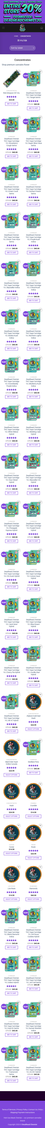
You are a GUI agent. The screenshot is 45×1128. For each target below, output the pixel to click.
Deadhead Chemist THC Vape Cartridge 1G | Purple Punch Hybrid (33, 527)
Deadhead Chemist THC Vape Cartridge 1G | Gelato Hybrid (11, 980)
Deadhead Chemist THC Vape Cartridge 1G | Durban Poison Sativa (33, 190)
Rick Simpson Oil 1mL (11, 93)
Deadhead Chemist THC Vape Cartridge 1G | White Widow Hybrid (11, 430)
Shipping (13, 1112)
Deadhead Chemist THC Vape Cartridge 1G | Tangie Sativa (33, 95)
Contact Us (33, 1110)
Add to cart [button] (11, 104)
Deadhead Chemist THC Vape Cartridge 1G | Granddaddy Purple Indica (11, 382)
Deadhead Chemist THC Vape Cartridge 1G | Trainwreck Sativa (11, 1071)
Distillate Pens (33, 762)
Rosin (33, 847)
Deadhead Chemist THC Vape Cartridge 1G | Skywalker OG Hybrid (33, 478)
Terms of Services (9, 1110)
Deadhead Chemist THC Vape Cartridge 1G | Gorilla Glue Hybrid (33, 671)
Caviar (11, 847)
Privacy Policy (22, 1110)
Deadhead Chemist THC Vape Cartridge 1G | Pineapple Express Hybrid (11, 527)
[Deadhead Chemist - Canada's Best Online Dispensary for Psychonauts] (22, 27)
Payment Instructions (26, 1112)
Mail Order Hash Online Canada (11, 763)
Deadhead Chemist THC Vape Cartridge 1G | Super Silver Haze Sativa (33, 142)
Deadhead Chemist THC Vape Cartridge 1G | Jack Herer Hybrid (11, 623)
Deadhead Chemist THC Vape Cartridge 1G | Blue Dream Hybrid (33, 623)
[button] (3, 28)
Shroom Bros (23, 1104)
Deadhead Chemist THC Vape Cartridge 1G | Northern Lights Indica (33, 334)
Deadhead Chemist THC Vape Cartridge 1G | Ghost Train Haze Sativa (11, 238)
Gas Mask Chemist (14, 1118)
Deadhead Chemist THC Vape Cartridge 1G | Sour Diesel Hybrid (11, 478)
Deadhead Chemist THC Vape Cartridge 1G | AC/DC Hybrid (33, 1070)
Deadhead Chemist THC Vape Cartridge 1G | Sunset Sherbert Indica (33, 1027)
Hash (12, 806)
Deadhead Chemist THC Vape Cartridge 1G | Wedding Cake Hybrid (33, 430)
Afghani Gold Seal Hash (33, 717)
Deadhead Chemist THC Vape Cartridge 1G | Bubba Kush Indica (11, 334)
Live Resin (12, 888)
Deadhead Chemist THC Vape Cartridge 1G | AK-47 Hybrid (11, 718)
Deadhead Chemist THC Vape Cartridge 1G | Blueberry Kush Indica (33, 382)
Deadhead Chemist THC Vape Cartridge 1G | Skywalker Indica (11, 285)
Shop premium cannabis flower (15, 65)
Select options (33, 729)
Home (16, 36)
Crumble (33, 806)
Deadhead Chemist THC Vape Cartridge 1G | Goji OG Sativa (11, 1026)
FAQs (40, 1110)
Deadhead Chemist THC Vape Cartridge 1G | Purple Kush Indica (33, 238)
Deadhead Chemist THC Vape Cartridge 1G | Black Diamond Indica (11, 933)
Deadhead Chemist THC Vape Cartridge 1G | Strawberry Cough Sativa (11, 142)
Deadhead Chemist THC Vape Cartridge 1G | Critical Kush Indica (33, 286)
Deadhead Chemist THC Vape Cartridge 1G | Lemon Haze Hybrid (33, 575)
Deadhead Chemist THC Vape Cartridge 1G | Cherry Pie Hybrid (11, 670)
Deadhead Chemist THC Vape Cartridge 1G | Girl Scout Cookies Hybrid (33, 933)
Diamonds (33, 888)
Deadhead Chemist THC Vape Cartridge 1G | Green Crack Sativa (11, 190)
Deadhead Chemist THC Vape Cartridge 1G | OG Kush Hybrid (12, 574)
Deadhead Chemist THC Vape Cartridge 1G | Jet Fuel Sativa (33, 980)
